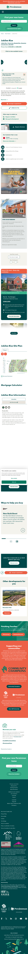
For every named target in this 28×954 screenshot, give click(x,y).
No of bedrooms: (14, 260)
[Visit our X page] (6, 919)
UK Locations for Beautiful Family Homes (14, 937)
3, (13, 262)
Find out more (6, 634)
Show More (14, 333)
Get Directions (13, 402)
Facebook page (17, 736)
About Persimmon (14, 789)
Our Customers (14, 793)
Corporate (14, 795)
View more (7, 613)
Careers (14, 797)
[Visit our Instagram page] (16, 919)
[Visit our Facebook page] (1, 919)
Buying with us (14, 786)
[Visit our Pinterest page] (26, 919)
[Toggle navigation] (3, 12)
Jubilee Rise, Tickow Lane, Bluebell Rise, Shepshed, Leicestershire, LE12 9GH (13, 43)
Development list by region (14, 28)
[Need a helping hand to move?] (14, 181)
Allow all (14, 482)
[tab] (3, 407)
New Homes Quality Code (6, 811)
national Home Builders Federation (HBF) (9, 886)
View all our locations (14, 774)
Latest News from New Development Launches (14, 935)
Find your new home (14, 784)
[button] (3, 62)
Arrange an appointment (15, 103)
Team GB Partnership (14, 709)
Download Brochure (18, 634)
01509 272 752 (15, 108)
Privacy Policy (4, 814)
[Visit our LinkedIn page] (11, 919)
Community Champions (14, 686)
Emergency (14, 805)
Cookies (2, 818)
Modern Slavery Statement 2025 (14, 803)
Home (2, 33)
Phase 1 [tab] (5, 350)
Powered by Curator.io (6, 749)
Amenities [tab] (13, 399)
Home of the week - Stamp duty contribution (10, 271)
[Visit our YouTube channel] (21, 919)
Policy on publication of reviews (7, 826)
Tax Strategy (3, 821)
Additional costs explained (14, 792)
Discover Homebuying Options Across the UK (14, 939)
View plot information (14, 316)
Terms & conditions (5, 823)
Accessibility (3, 816)
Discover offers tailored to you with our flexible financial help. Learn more (14, 2)
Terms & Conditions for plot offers (8, 828)
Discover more (14, 486)
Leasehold (14, 800)
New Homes (7, 33)
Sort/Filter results (14, 254)
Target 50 (14, 801)
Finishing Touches (14, 787)
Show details (14, 478)
